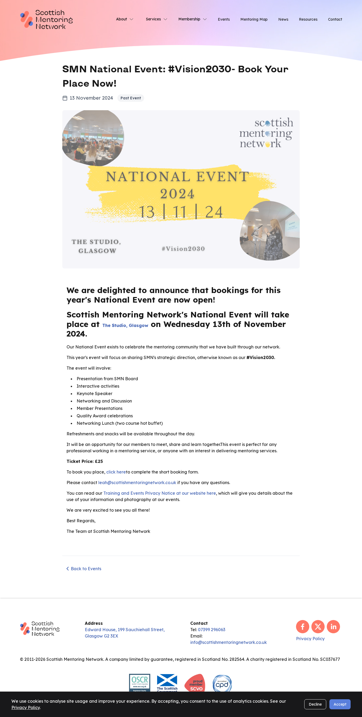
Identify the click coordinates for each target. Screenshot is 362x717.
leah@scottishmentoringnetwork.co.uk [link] (137, 482)
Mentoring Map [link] (254, 19)
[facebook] (302, 626)
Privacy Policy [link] (310, 638)
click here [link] (116, 472)
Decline (315, 704)
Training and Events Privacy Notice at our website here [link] (159, 493)
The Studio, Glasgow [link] (125, 325)
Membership (189, 19)
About (121, 19)
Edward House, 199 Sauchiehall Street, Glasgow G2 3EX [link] (125, 633)
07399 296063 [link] (211, 629)
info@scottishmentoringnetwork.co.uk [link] (228, 642)
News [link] (283, 19)
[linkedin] (333, 626)
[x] (318, 626)
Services (153, 19)
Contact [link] (335, 19)
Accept (340, 704)
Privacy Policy (25, 707)
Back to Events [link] (86, 568)
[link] (46, 19)
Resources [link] (308, 19)
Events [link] (224, 19)
